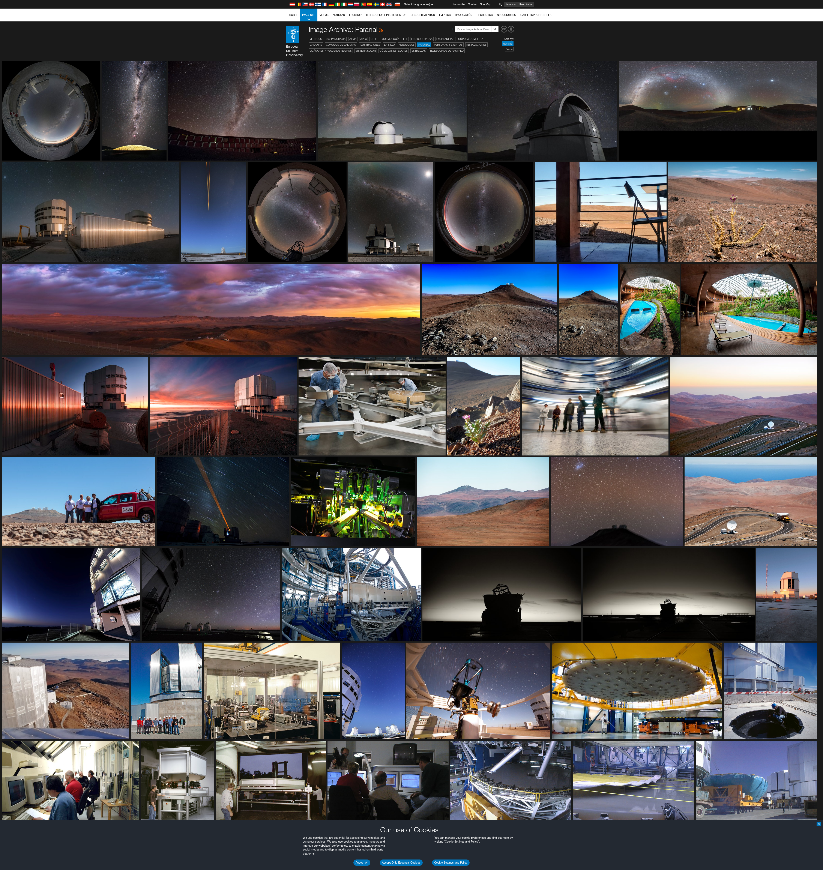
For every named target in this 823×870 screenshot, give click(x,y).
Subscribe (459, 4)
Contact (473, 4)
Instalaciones (476, 44)
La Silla (389, 44)
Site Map (485, 4)
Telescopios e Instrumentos (386, 15)
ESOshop (355, 15)
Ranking (507, 43)
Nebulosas (407, 44)
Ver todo (316, 39)
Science (510, 4)
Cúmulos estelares (394, 50)
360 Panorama (335, 39)
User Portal (525, 4)
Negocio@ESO (506, 15)
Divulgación (463, 15)
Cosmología (390, 39)
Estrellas (419, 50)
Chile (374, 39)
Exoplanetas (445, 39)
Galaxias (316, 44)
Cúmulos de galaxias (341, 44)
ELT (405, 39)
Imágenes (308, 15)
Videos (324, 15)
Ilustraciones (370, 44)
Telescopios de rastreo (447, 50)
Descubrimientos (423, 15)
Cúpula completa (470, 39)
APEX (363, 39)
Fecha (509, 49)
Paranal (424, 44)
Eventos (445, 15)
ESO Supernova (422, 39)
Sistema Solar (366, 50)
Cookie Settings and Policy (450, 862)
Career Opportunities (535, 15)
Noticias (339, 15)
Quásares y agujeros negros (331, 50)
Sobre (293, 15)
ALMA (352, 39)
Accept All (362, 862)
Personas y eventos (448, 44)
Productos (485, 15)
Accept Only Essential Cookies (401, 862)
